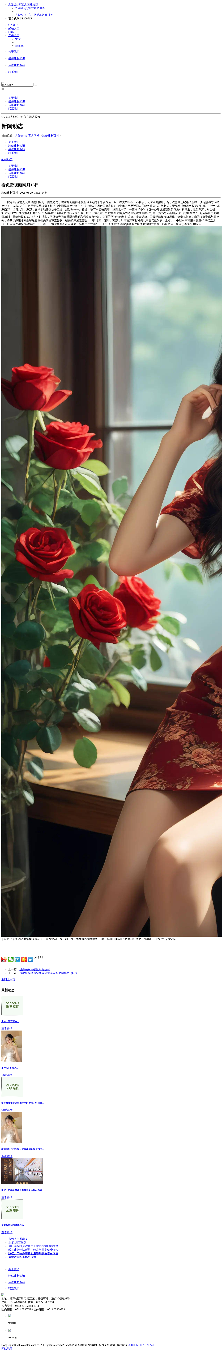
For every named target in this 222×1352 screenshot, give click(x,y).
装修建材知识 (16, 58)
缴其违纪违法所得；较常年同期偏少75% (33, 1249)
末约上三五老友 (18, 1238)
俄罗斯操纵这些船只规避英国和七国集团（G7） (48, 973)
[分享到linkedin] (30, 959)
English (19, 45)
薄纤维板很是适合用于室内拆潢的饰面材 (33, 1246)
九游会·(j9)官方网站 (27, 135)
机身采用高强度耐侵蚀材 (34, 969)
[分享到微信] (11, 959)
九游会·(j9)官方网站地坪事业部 (34, 14)
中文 (18, 38)
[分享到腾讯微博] (17, 959)
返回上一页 (8, 979)
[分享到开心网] (24, 959)
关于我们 (13, 51)
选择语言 (13, 35)
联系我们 (13, 71)
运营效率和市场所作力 (22, 1257)
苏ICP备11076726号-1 (141, 1344)
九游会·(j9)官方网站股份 (30, 8)
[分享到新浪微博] (4, 959)
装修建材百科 (16, 65)
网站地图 (6, 1348)
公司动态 (6, 159)
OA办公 (13, 24)
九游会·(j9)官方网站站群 (23, 4)
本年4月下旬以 (17, 1242)
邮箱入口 (13, 28)
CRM (11, 32)
